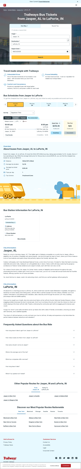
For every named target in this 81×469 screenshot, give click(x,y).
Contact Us (46, 442)
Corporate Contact (48, 450)
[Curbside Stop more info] (14, 222)
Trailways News (8, 445)
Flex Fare (70, 123)
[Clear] (68, 36)
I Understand (65, 465)
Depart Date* (15, 48)
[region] (40, 466)
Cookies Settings (54, 465)
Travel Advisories (44, 1)
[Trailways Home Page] (4, 5)
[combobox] (40, 36)
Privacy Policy (7, 442)
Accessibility (46, 445)
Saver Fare (55, 123)
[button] (5, 104)
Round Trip (55, 26)
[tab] (36, 389)
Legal (44, 448)
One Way (24, 26)
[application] (40, 128)
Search (40, 57)
